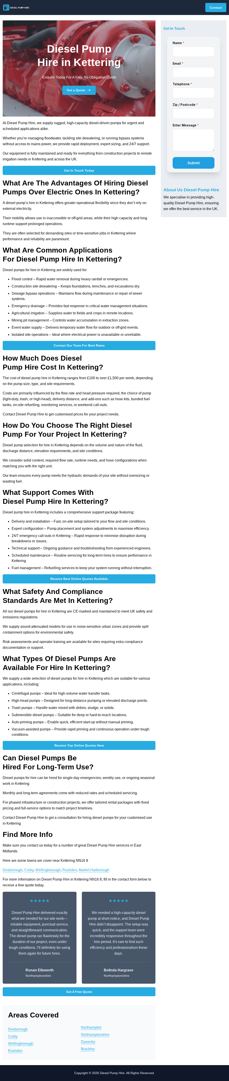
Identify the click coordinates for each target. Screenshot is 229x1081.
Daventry (88, 1042)
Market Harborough (94, 870)
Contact (216, 7)
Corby (29, 870)
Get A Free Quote (79, 992)
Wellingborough (48, 870)
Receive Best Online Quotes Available (79, 579)
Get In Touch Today (79, 170)
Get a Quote (76, 90)
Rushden (69, 870)
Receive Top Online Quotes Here (79, 745)
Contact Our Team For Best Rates (79, 345)
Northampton (91, 1027)
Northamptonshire (95, 1034)
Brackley (88, 1049)
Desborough (12, 870)
